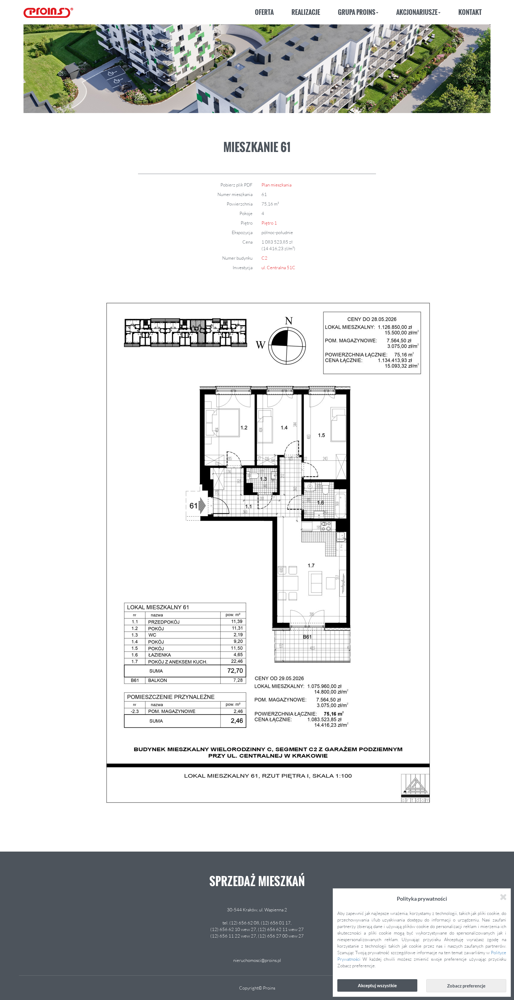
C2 (264, 258)
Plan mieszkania (276, 184)
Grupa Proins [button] (356, 12)
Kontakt (470, 12)
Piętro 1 (269, 222)
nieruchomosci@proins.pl (257, 960)
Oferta (264, 12)
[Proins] (48, 10)
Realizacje (306, 12)
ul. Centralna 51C (278, 267)
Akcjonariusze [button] (417, 12)
